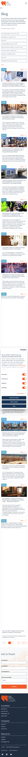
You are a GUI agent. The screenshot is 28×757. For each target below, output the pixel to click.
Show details (20, 393)
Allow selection (14, 402)
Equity (4, 40)
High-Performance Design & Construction (12, 47)
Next (24, 642)
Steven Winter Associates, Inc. (13, 747)
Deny (14, 406)
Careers (3, 726)
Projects (3, 737)
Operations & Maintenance (8, 54)
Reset (2, 64)
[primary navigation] (26, 3)
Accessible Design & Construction (10, 33)
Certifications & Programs (8, 37)
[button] (24, 680)
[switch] (24, 379)
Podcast (3, 739)
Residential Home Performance (9, 60)
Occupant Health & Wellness (9, 50)
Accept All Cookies (14, 397)
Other (4, 57)
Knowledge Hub (5, 741)
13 (18, 642)
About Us (3, 724)
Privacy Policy (22, 365)
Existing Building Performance (9, 43)
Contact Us (4, 729)
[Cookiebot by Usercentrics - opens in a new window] (20, 350)
